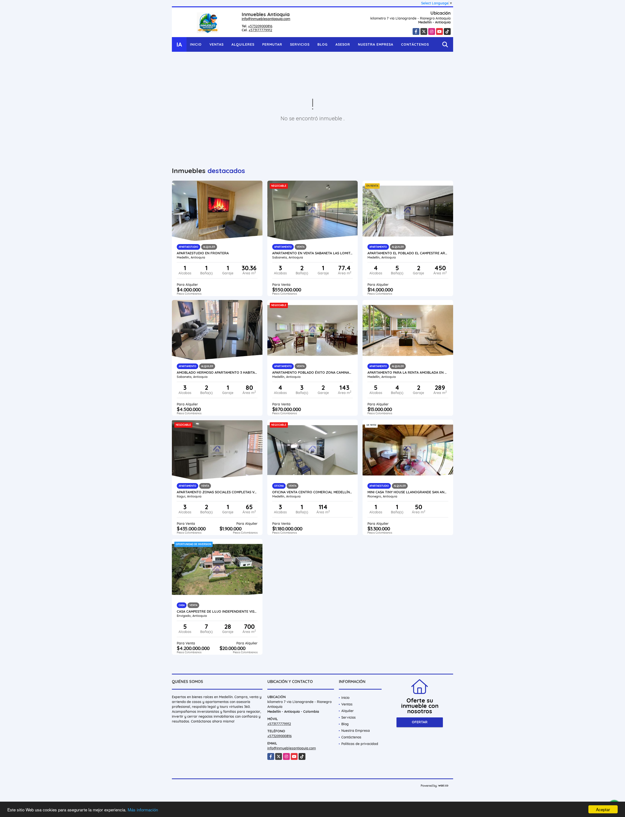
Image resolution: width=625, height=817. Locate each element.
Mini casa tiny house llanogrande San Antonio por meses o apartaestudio (407, 492)
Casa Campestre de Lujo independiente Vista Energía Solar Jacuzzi (217, 611)
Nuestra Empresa (375, 44)
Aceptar (603, 809)
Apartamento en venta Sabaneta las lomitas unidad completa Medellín (312, 253)
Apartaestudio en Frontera (203, 253)
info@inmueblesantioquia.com (266, 19)
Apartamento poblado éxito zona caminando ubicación (312, 372)
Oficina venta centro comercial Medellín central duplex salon (312, 492)
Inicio (196, 44)
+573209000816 (260, 26)
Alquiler (347, 711)
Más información (143, 810)
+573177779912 (260, 30)
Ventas (216, 44)
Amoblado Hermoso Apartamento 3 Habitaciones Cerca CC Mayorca (217, 372)
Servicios (300, 44)
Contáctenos (415, 44)
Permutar (272, 44)
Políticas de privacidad (359, 744)
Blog (322, 44)
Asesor (342, 44)
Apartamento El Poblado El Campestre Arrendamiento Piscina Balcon (407, 253)
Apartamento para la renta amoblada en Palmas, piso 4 (407, 372)
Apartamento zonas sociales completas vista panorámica (217, 492)
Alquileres (242, 44)
